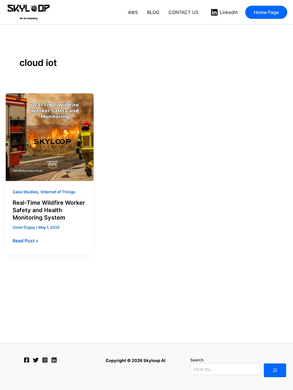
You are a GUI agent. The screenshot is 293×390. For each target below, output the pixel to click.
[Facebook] (26, 360)
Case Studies (25, 191)
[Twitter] (36, 360)
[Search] (275, 370)
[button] (266, 12)
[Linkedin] (54, 360)
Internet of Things (58, 191)
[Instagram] (45, 360)
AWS (133, 12)
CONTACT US (183, 12)
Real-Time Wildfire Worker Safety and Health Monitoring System (49, 210)
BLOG (153, 12)
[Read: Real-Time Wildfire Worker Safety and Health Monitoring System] (50, 137)
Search (196, 359)
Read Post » (26, 240)
